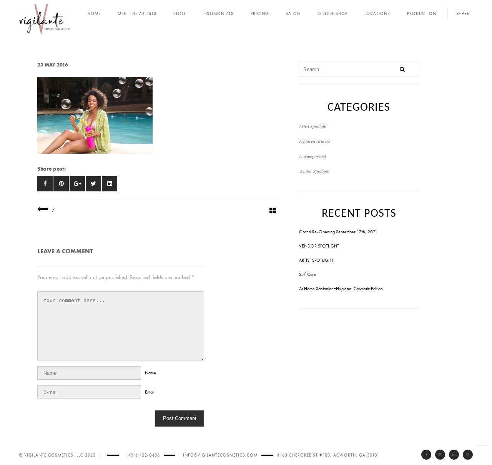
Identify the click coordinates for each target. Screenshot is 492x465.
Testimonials (218, 13)
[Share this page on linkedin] (109, 183)
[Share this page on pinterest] (61, 183)
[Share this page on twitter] (93, 183)
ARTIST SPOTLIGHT (316, 260)
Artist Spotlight (312, 126)
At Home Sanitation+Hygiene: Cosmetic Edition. (341, 288)
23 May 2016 (52, 64)
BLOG (179, 13)
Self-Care (307, 274)
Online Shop (332, 13)
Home (94, 13)
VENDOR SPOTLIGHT (319, 246)
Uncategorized (312, 156)
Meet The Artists (137, 13)
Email (149, 392)
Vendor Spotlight (314, 171)
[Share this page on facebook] (45, 183)
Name (150, 372)
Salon (293, 13)
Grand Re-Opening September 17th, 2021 (338, 231)
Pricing (260, 13)
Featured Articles (314, 141)
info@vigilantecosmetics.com (220, 455)
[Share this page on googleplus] (77, 183)
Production (421, 13)
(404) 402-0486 (143, 455)
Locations (377, 13)
